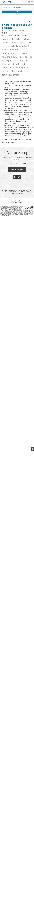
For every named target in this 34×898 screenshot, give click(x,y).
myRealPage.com (17, 202)
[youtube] (19, 177)
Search (17, 11)
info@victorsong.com (17, 193)
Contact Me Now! (17, 170)
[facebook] (15, 177)
